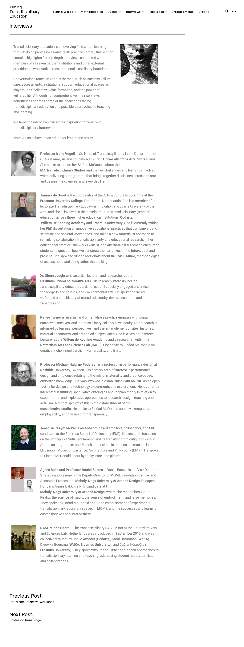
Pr (68, 364)
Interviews (133, 12)
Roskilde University (55, 370)
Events (113, 12)
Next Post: (26, 615)
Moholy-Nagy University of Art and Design (107, 481)
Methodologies (92, 12)
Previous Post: (32, 597)
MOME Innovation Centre (129, 475)
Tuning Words (63, 12)
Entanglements (183, 12)
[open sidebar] (234, 11)
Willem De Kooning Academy (62, 223)
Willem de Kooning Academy (85, 339)
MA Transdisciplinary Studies (62, 170)
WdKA (143, 539)
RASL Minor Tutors (54, 528)
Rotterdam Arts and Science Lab (65, 345)
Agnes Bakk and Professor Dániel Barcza (71, 470)
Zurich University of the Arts (114, 159)
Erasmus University (108, 223)
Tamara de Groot (53, 195)
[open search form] (224, 11)
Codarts (126, 217)
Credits (203, 12)
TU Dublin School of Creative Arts (65, 281)
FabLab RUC (132, 381)
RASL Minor (126, 256)
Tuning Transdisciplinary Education (25, 12)
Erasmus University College (61, 201)
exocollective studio (55, 409)
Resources (156, 12)
